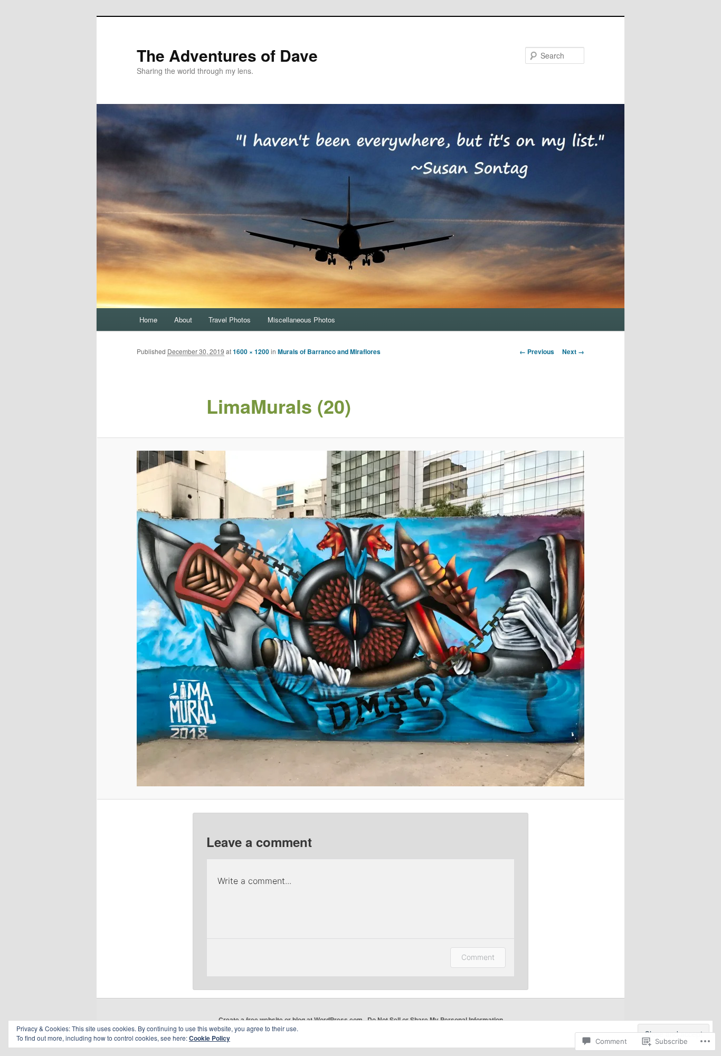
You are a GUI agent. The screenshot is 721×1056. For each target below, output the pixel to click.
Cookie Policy (209, 1038)
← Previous (536, 351)
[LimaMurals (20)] (360, 618)
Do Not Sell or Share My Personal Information (435, 1019)
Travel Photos (229, 320)
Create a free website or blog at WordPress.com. (291, 1019)
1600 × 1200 (251, 351)
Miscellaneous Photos (301, 320)
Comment (478, 957)
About (183, 320)
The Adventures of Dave (227, 55)
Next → (573, 351)
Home (148, 320)
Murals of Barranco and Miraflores (329, 351)
